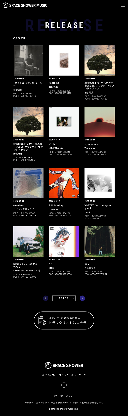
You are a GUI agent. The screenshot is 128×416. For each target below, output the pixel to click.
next (82, 298)
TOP (126, 409)
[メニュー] (123, 5)
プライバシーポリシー (64, 396)
